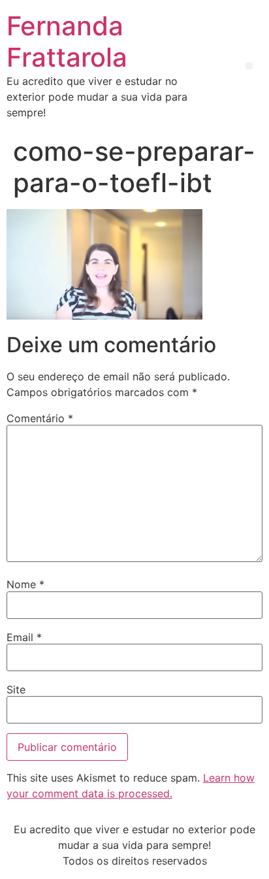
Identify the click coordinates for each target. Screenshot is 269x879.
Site (16, 689)
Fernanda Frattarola (67, 41)
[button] (249, 65)
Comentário (40, 418)
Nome (25, 584)
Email (24, 637)
